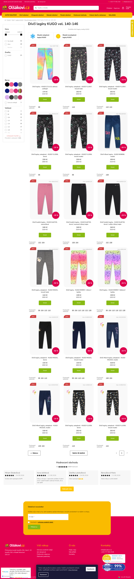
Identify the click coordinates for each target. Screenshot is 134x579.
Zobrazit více (67, 489)
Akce (15, 44)
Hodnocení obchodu (67, 462)
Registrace (117, 8)
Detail (45, 99)
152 (39, 243)
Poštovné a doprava (43, 554)
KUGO (15, 55)
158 (107, 175)
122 (15, 127)
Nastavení (43, 575)
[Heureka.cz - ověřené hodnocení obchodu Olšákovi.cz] (115, 558)
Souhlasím (90, 569)
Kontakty (72, 554)
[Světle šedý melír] (16, 97)
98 (15, 114)
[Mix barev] (20, 91)
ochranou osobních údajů (45, 522)
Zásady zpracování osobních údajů (13, 2)
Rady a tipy (72, 550)
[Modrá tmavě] (7, 91)
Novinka (14, 47)
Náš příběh (72, 552)
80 (14, 111)
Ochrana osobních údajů (44, 550)
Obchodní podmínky (29, 2)
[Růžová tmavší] (16, 91)
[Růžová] (11, 84)
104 (15, 117)
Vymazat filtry (13, 136)
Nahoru (35, 453)
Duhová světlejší (14, 102)
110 (15, 120)
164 (43, 243)
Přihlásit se (34, 527)
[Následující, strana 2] (121, 453)
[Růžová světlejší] (11, 91)
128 (14, 130)
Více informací (72, 570)
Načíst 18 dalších (78, 453)
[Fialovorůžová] (20, 97)
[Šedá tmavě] (11, 97)
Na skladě (15, 41)
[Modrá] (16, 84)
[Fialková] (7, 97)
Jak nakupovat (41, 2)
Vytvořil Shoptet (126, 577)
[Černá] (7, 84)
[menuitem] (11, 15)
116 (15, 124)
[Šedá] (20, 84)
